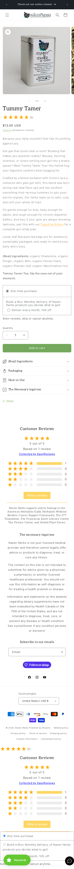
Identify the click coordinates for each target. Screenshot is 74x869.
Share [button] (10, 401)
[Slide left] (29, 101)
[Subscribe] (62, 652)
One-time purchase (19, 836)
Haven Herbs (21, 728)
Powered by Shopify (39, 728)
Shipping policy (58, 733)
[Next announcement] (67, 5)
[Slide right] (45, 101)
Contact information (26, 739)
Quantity (8, 328)
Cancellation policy (51, 739)
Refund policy (61, 728)
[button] (7, 15)
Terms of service (38, 733)
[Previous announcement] (7, 5)
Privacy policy (18, 733)
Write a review (37, 495)
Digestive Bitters (52, 224)
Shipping (7, 130)
